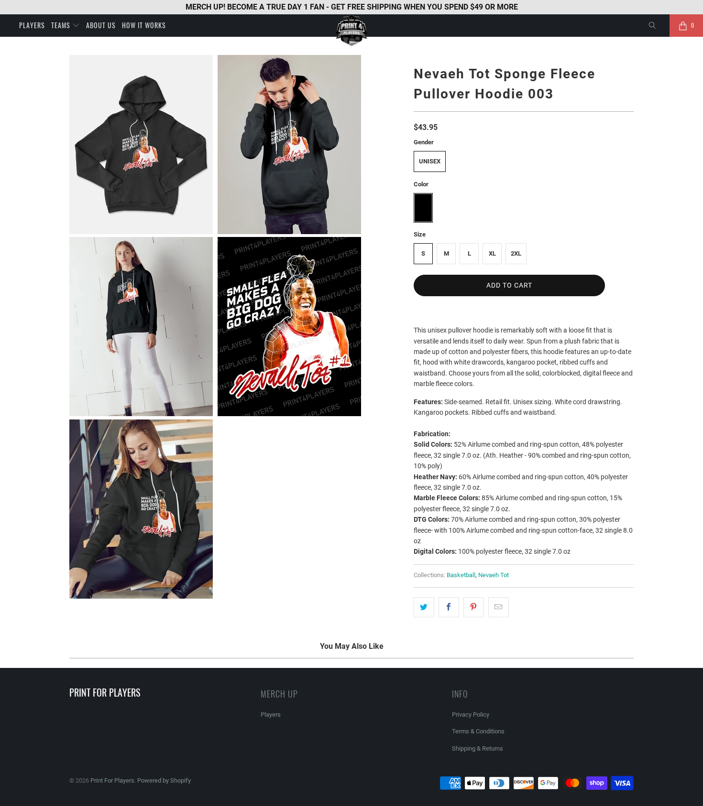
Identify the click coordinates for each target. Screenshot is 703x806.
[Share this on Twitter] (424, 607)
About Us (101, 25)
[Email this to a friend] (498, 607)
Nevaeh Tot (493, 575)
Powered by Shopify (164, 780)
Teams (61, 25)
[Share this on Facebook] (449, 607)
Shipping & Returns (477, 748)
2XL (516, 253)
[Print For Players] (351, 30)
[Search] (652, 26)
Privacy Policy (470, 714)
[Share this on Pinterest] (473, 607)
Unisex (429, 161)
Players (32, 25)
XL (492, 253)
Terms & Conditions (478, 731)
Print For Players (112, 780)
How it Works (144, 25)
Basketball (461, 575)
